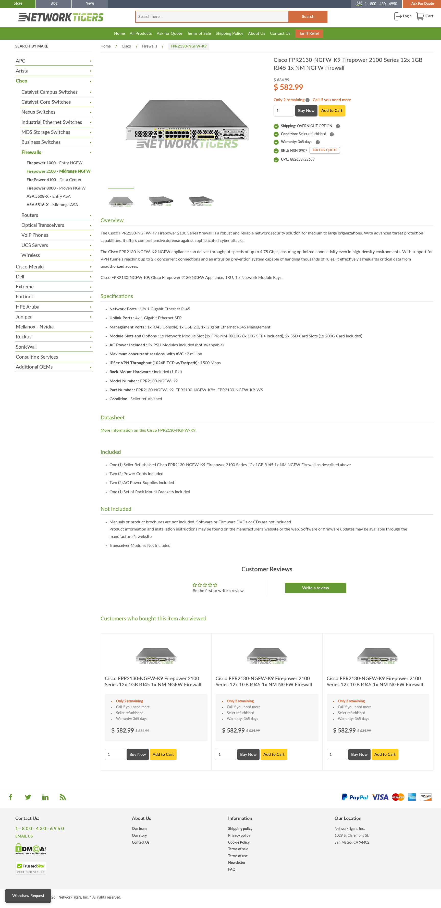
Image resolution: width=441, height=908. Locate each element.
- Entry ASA (49, 196)
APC (20, 61)
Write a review (315, 588)
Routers (29, 215)
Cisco (21, 81)
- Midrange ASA (52, 205)
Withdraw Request (28, 896)
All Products (141, 33)
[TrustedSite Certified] (30, 868)
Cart (428, 16)
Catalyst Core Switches (46, 102)
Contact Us (280, 33)
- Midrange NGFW (59, 171)
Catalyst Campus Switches (49, 92)
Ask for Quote (169, 33)
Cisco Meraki (30, 267)
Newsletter (236, 863)
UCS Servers (34, 245)
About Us (256, 33)
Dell (20, 277)
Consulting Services (37, 357)
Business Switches (40, 142)
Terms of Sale (199, 33)
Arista (22, 71)
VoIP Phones (34, 235)
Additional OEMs (34, 367)
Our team (139, 829)
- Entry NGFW (55, 163)
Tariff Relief (309, 33)
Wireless (30, 255)
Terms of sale (238, 849)
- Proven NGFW (56, 188)
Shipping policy (240, 829)
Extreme (25, 287)
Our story (139, 836)
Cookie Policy (239, 842)
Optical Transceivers (42, 225)
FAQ (231, 869)
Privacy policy (239, 836)
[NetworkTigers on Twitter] (28, 799)
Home (119, 33)
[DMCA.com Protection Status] (30, 848)
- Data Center (54, 180)
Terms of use (238, 856)
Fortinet (24, 296)
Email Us (24, 836)
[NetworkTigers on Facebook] (11, 799)
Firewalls (31, 152)
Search (308, 17)
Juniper (24, 317)
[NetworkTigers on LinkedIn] (45, 799)
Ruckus (23, 337)
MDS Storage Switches (45, 132)
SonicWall (26, 347)
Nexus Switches (38, 112)
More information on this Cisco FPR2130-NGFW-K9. (149, 430)
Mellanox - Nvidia (35, 327)
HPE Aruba (27, 307)
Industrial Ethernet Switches (51, 122)
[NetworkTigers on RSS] (63, 799)
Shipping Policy (229, 33)
